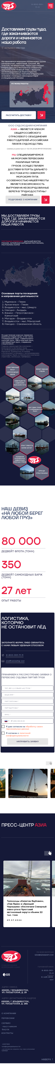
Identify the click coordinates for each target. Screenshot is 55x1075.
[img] (51, 6)
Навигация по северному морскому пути (20, 383)
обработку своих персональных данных (24, 727)
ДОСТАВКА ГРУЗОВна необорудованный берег (35, 409)
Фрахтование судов (42, 370)
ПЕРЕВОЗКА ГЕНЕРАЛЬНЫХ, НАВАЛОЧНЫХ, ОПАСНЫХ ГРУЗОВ (19, 459)
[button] (18, 115)
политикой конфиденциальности (18, 734)
